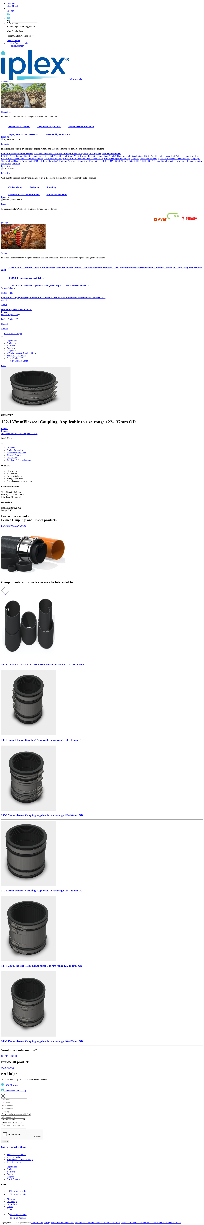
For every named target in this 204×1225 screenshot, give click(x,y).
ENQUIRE (21, 526)
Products (5, 137)
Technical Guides (14, 1162)
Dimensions (32, 433)
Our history (12, 1201)
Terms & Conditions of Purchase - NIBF (139, 1222)
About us (11, 1199)
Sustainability (7, 288)
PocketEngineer (16, 46)
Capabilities (6, 82)
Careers (10, 1206)
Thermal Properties (15, 455)
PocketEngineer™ (15, 358)
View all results (13, 40)
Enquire (4, 428)
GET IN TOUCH (9, 1056)
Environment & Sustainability (20, 1159)
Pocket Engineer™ (9, 314)
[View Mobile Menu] (2, 336)
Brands (4, 197)
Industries (5, 166)
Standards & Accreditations (19, 460)
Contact (4, 324)
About (4, 300)
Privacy (10, 1209)
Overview (5, 433)
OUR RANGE (7, 1068)
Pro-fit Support (13, 1179)
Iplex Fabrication (14, 1157)
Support (4, 223)
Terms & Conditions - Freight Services (68, 1222)
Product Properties (18, 433)
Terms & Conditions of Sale (169, 1222)
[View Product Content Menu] (2, 443)
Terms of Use (37, 1222)
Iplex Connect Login (18, 43)
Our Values (12, 1204)
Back (3, 365)
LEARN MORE (8, 526)
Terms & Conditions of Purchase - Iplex (102, 1222)
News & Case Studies (16, 1154)
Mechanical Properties (16, 452)
